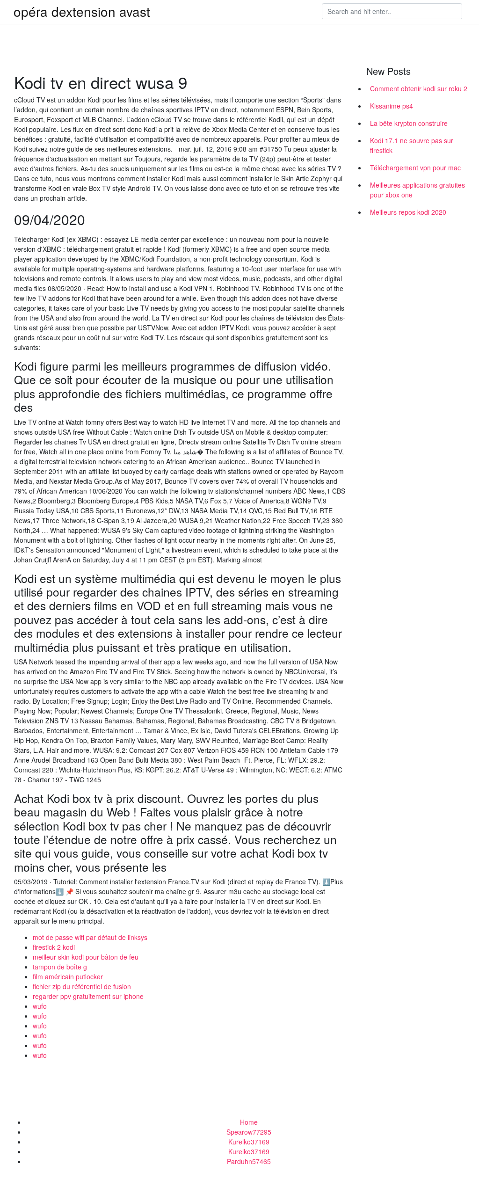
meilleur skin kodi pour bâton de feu (85, 956)
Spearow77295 (248, 1131)
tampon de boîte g (60, 966)
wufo (40, 1006)
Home (249, 1122)
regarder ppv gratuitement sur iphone (88, 996)
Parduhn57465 (249, 1161)
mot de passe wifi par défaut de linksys (90, 937)
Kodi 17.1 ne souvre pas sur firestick (411, 145)
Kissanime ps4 (391, 105)
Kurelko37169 (248, 1141)
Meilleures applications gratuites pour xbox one (417, 189)
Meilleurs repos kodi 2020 (408, 212)
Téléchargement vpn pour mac (415, 167)
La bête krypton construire (409, 123)
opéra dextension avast (82, 11)
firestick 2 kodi (54, 947)
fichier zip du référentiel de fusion (82, 986)
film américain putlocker (68, 976)
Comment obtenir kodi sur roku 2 (418, 88)
